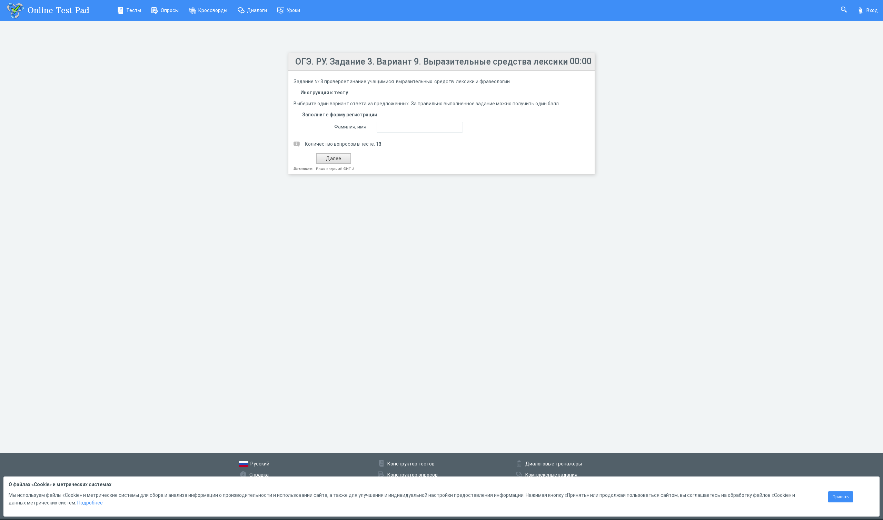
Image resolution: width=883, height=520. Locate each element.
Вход (872, 10)
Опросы (170, 10)
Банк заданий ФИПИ (335, 169)
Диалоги (257, 10)
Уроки (293, 10)
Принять (841, 496)
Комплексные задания (551, 475)
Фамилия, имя (350, 126)
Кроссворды (212, 10)
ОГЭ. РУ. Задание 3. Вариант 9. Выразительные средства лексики (431, 62)
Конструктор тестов (411, 463)
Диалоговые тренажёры (553, 463)
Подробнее (90, 502)
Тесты (133, 10)
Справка (259, 475)
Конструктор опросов (412, 475)
